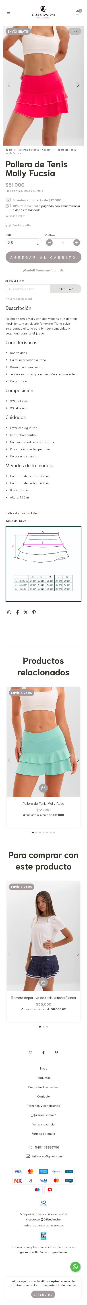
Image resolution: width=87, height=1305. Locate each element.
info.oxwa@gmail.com (47, 1156)
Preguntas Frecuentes (43, 1087)
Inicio (9, 149)
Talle (9, 234)
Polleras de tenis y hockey (34, 149)
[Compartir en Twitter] (25, 612)
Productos (44, 1078)
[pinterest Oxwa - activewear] (56, 1052)
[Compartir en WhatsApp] (9, 612)
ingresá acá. (26, 1252)
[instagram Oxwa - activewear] (31, 1052)
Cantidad (50, 234)
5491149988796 (47, 1147)
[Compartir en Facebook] (17, 612)
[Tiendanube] (44, 1220)
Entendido (43, 1294)
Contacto (43, 1096)
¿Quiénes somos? (43, 1115)
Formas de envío (43, 1133)
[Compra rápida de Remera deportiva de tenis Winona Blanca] (43, 982)
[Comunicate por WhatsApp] (75, 1267)
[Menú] (9, 12)
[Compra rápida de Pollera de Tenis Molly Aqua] (43, 788)
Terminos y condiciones (43, 1105)
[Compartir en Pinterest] (34, 612)
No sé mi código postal (19, 298)
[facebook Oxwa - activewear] (43, 1052)
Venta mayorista (43, 1124)
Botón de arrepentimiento (52, 1252)
